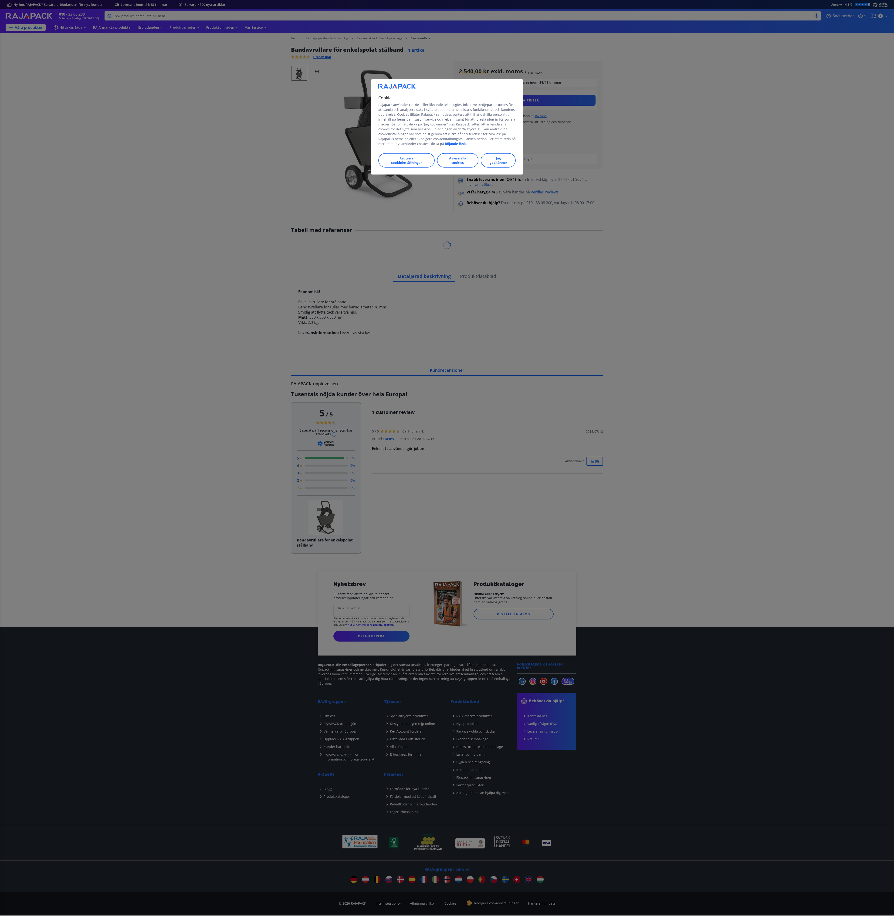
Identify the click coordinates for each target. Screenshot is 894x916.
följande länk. (456, 143)
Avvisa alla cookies (457, 160)
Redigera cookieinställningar (406, 160)
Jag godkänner (498, 160)
